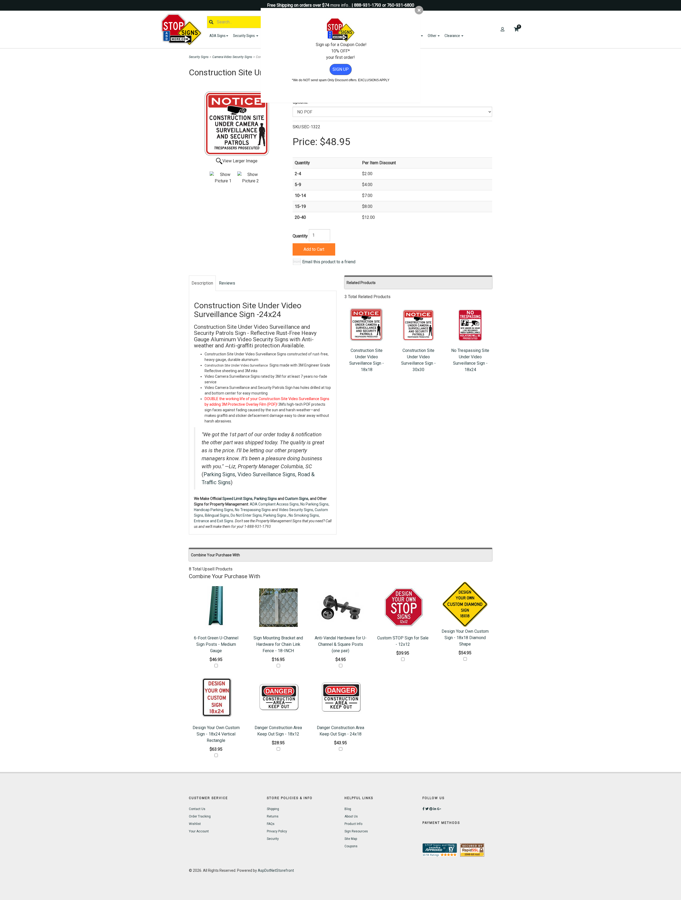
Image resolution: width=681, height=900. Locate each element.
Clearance (453, 35)
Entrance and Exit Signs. (214, 521)
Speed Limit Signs (237, 498)
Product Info (353, 824)
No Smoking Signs (304, 515)
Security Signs (244, 35)
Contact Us (197, 809)
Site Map (350, 839)
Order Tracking (200, 816)
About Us (351, 816)
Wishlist (195, 824)
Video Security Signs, (296, 510)
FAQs (271, 824)
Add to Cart (314, 249)
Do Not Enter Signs (246, 515)
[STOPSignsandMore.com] (183, 29)
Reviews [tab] (227, 283)
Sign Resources (356, 831)
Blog (347, 809)
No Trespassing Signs (253, 510)
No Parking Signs (314, 504)
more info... (340, 5)
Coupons (351, 846)
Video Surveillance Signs (266, 474)
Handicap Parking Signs (213, 510)
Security (273, 839)
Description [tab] (202, 283)
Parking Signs (219, 474)
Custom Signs (296, 498)
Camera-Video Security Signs (232, 57)
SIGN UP (341, 69)
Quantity (300, 236)
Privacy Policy (277, 831)
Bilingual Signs (217, 515)
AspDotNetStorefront (276, 870)
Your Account (199, 831)
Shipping (273, 809)
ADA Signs (217, 35)
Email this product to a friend (328, 261)
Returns (273, 816)
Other (432, 35)
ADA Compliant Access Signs (274, 504)
